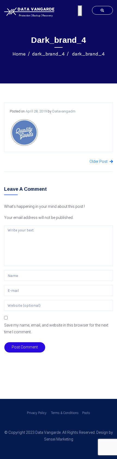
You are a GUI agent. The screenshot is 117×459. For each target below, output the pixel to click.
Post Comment (25, 347)
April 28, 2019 (36, 111)
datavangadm (63, 111)
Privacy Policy (37, 413)
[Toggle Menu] (80, 10)
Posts (86, 413)
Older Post (99, 161)
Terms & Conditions (64, 413)
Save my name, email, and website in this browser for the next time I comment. (56, 328)
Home (19, 54)
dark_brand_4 (48, 54)
